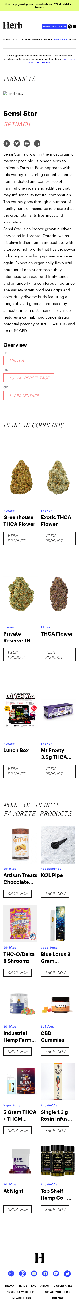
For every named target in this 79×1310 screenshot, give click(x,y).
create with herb (57, 1291)
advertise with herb (54, 26)
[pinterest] (27, 143)
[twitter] (16, 143)
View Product (16, 538)
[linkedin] (37, 143)
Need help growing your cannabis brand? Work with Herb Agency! (39, 5)
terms (23, 1285)
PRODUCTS (60, 39)
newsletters (21, 1297)
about (45, 1285)
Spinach (16, 124)
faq (33, 1285)
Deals (48, 39)
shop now (17, 893)
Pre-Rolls (49, 1105)
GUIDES (73, 39)
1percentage (24, 395)
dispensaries (63, 1285)
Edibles (10, 869)
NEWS (6, 39)
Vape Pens (49, 947)
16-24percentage (29, 378)
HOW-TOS (17, 39)
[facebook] (6, 143)
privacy (9, 1285)
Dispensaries (33, 39)
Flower (9, 510)
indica (16, 360)
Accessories (51, 869)
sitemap (58, 1297)
